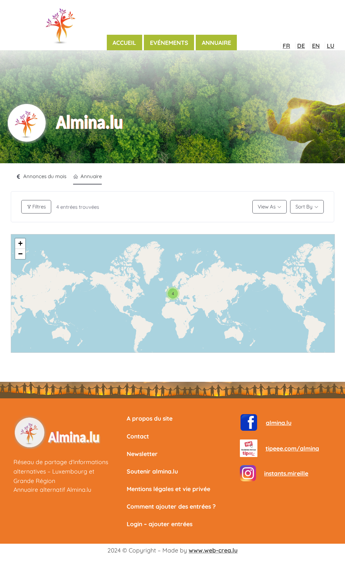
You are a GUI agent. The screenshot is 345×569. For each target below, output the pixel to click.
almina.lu (278, 422)
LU (330, 45)
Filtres (39, 206)
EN (316, 45)
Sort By (304, 206)
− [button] (20, 254)
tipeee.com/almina (292, 448)
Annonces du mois (44, 176)
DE (301, 45)
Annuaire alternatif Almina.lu (52, 489)
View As (267, 206)
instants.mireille (286, 473)
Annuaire (91, 176)
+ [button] (20, 243)
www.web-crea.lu (213, 550)
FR (286, 45)
